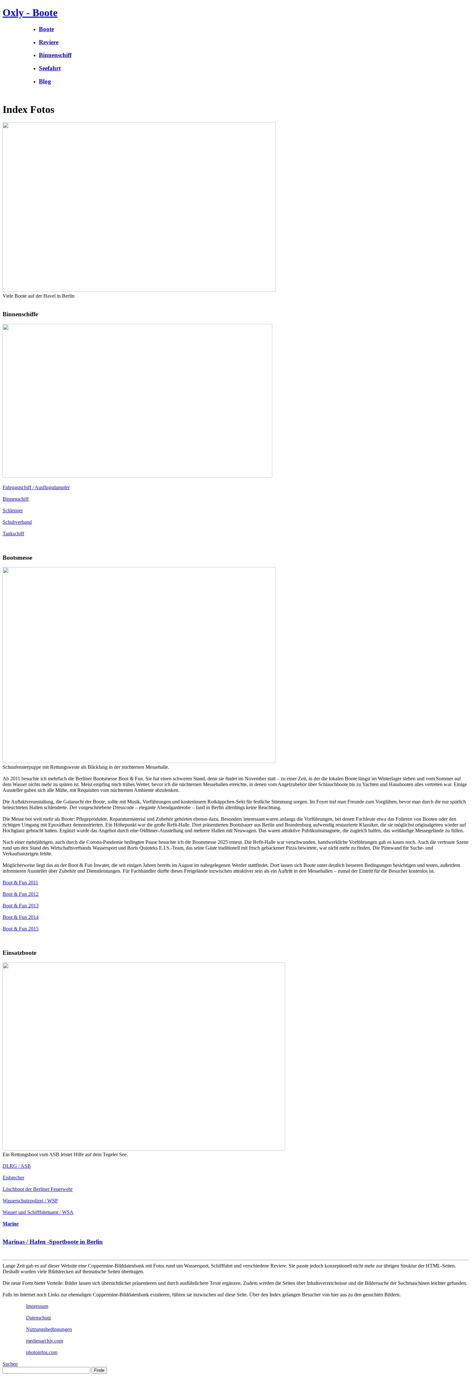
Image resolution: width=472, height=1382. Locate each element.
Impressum (37, 1306)
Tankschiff (13, 533)
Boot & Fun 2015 (21, 928)
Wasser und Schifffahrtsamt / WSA (38, 1212)
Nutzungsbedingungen (49, 1329)
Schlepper (13, 510)
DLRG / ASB (17, 1166)
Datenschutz (38, 1317)
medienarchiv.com (44, 1341)
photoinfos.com (41, 1352)
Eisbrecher (13, 1177)
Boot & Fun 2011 (20, 882)
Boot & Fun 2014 (21, 917)
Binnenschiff (16, 499)
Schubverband (17, 522)
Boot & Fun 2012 (21, 894)
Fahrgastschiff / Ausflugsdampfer (36, 487)
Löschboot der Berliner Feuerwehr (38, 1189)
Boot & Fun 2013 (21, 905)
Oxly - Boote (30, 12)
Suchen (10, 1364)
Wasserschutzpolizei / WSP (30, 1200)
